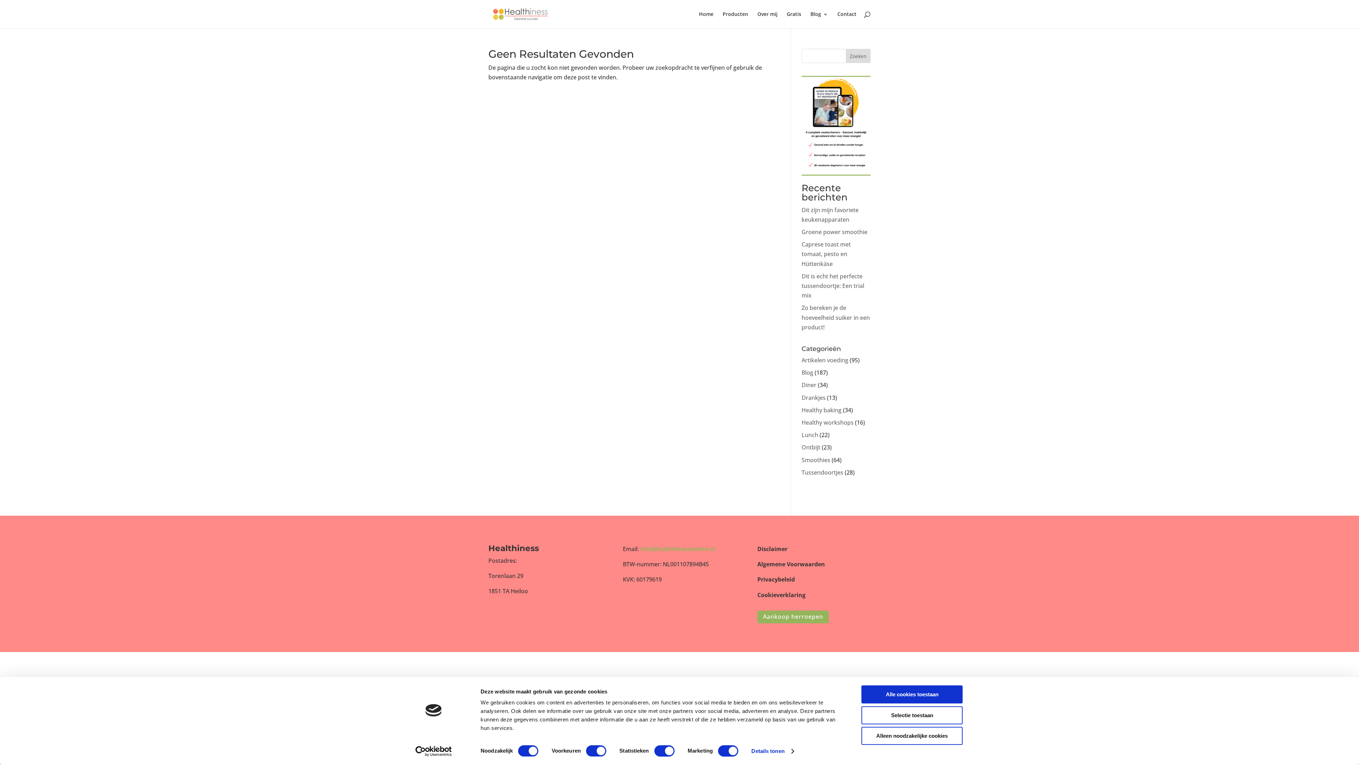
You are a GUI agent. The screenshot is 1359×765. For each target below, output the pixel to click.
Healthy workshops (828, 422)
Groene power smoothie (834, 232)
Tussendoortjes (822, 472)
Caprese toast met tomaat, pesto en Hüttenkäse (826, 253)
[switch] (596, 750)
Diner (809, 385)
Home (706, 14)
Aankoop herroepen (793, 616)
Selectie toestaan (912, 715)
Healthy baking (822, 410)
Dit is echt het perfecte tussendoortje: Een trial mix (833, 285)
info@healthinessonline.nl (677, 549)
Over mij (767, 14)
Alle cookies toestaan (912, 694)
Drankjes (814, 398)
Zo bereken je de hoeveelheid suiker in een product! (836, 317)
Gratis (794, 14)
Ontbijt (811, 447)
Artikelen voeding (825, 360)
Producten (735, 14)
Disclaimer (772, 549)
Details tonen (767, 751)
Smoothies (816, 460)
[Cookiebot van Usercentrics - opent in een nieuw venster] (434, 751)
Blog (815, 14)
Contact (846, 14)
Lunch (810, 435)
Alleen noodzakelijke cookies (912, 736)
